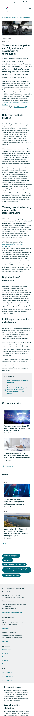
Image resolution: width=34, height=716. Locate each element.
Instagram (9, 676)
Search (25, 2)
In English (14, 2)
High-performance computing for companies (17, 381)
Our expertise (6, 650)
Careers (4, 657)
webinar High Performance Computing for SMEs (15, 104)
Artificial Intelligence (11, 556)
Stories (14, 17)
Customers (7, 560)
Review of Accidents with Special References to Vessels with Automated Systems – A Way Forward (17, 390)
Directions (5, 628)
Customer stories (24, 17)
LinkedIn (9, 672)
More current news (11, 544)
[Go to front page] (7, 11)
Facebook (9, 680)
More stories (9, 466)
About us (5, 653)
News (5, 482)
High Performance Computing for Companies (16, 570)
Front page (6, 17)
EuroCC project (19, 107)
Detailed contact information (12, 612)
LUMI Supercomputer (11, 575)
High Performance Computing (14, 564)
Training (5, 660)
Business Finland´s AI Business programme (12, 245)
